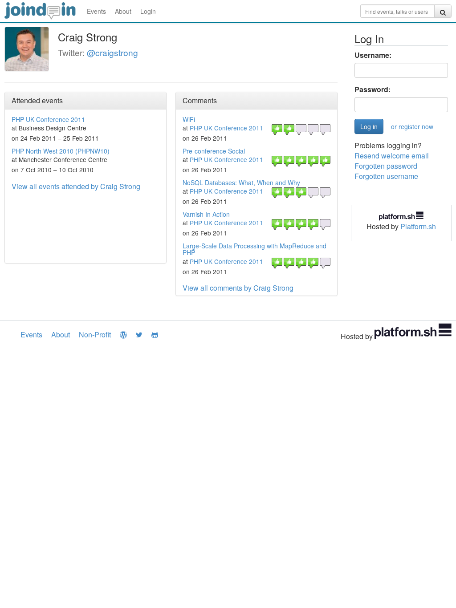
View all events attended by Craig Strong (76, 186)
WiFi (189, 119)
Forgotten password (385, 166)
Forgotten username (386, 176)
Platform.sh (418, 226)
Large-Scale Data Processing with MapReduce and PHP (254, 249)
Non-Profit (95, 334)
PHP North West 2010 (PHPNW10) (61, 150)
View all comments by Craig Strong (238, 288)
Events (96, 11)
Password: (372, 89)
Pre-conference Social (214, 150)
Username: (372, 55)
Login (148, 11)
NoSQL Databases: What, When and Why (241, 182)
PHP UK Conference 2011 (48, 119)
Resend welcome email (391, 155)
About (123, 11)
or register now (412, 126)
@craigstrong (112, 52)
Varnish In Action (206, 214)
